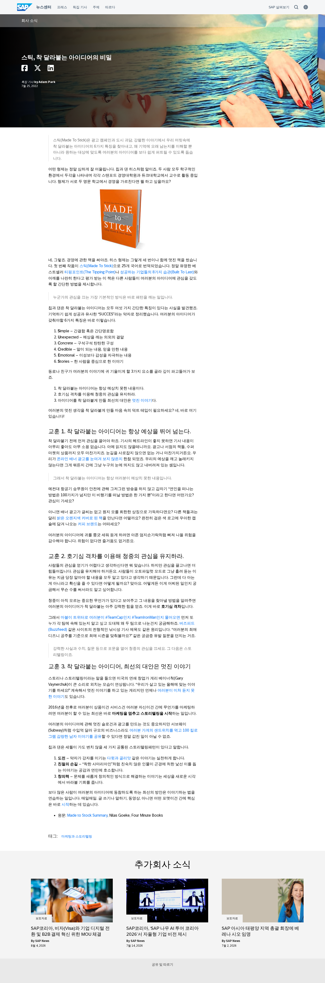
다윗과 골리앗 (119, 758)
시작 (65, 804)
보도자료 (41, 918)
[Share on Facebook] (24, 69)
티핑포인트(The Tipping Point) (89, 272)
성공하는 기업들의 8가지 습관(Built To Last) (157, 272)
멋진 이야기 (142, 400)
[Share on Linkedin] (51, 69)
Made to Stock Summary (87, 815)
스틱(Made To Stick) (96, 266)
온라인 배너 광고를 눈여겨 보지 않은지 (90, 459)
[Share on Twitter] (37, 69)
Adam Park (47, 82)
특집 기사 (27, 82)
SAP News (42, 941)
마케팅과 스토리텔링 (76, 836)
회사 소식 (29, 21)
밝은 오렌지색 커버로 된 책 (80, 518)
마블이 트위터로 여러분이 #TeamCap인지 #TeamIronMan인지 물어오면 (120, 617)
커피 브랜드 (88, 524)
